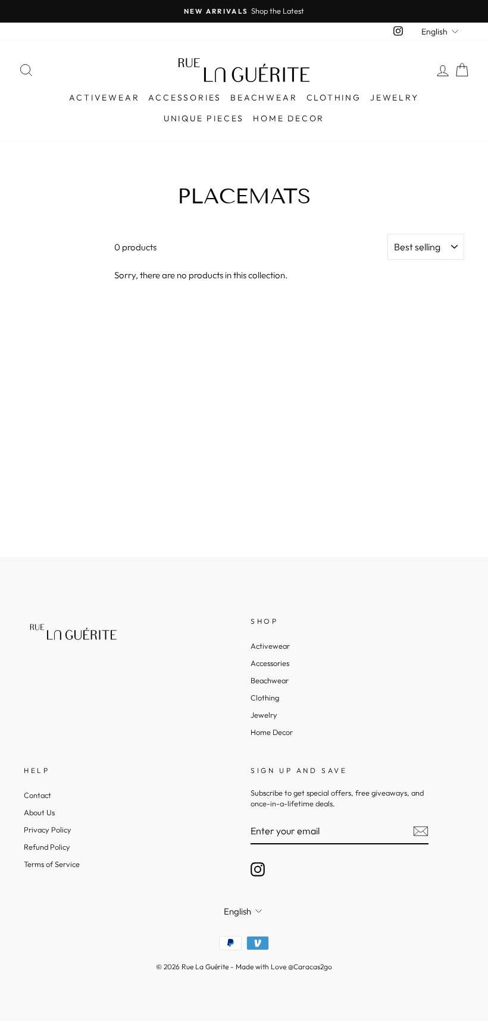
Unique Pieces (204, 118)
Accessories (184, 97)
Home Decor (288, 118)
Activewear (104, 97)
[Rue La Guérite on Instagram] (258, 869)
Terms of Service (52, 864)
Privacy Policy (47, 829)
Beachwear (263, 97)
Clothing (333, 97)
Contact (37, 795)
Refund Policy (47, 847)
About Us (39, 812)
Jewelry (394, 97)
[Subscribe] (420, 831)
